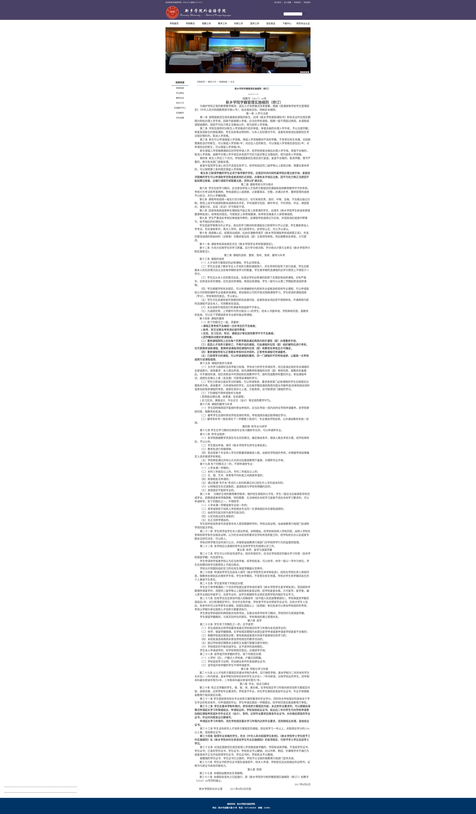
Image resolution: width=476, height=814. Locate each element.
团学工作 (254, 23)
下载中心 (287, 23)
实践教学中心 (180, 108)
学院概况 (190, 23)
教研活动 (180, 98)
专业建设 (180, 93)
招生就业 (270, 23)
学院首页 (174, 23)
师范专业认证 (303, 23)
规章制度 (180, 88)
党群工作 (206, 23)
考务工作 (180, 103)
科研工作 (238, 23)
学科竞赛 (180, 118)
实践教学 (180, 113)
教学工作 (222, 23)
